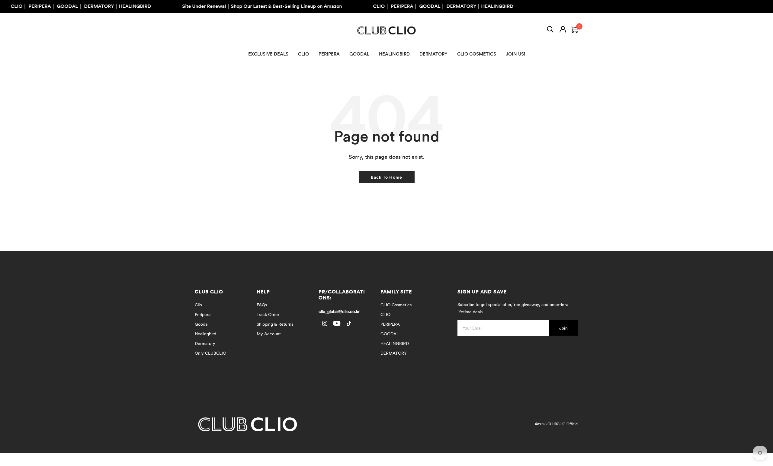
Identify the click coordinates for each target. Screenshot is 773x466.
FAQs (262, 304)
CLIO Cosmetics (396, 304)
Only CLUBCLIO (210, 353)
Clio (198, 304)
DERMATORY (433, 54)
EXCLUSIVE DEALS (268, 54)
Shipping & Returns (275, 324)
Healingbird (205, 333)
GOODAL (359, 54)
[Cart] (574, 30)
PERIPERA (329, 54)
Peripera (202, 314)
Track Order (268, 314)
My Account (269, 333)
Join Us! (515, 54)
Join (563, 328)
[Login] (562, 30)
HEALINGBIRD (394, 54)
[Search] (550, 30)
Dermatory (205, 343)
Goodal (201, 324)
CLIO (303, 54)
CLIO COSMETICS (476, 54)
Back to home (386, 177)
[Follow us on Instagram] (325, 323)
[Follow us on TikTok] (349, 323)
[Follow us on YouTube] (337, 323)
